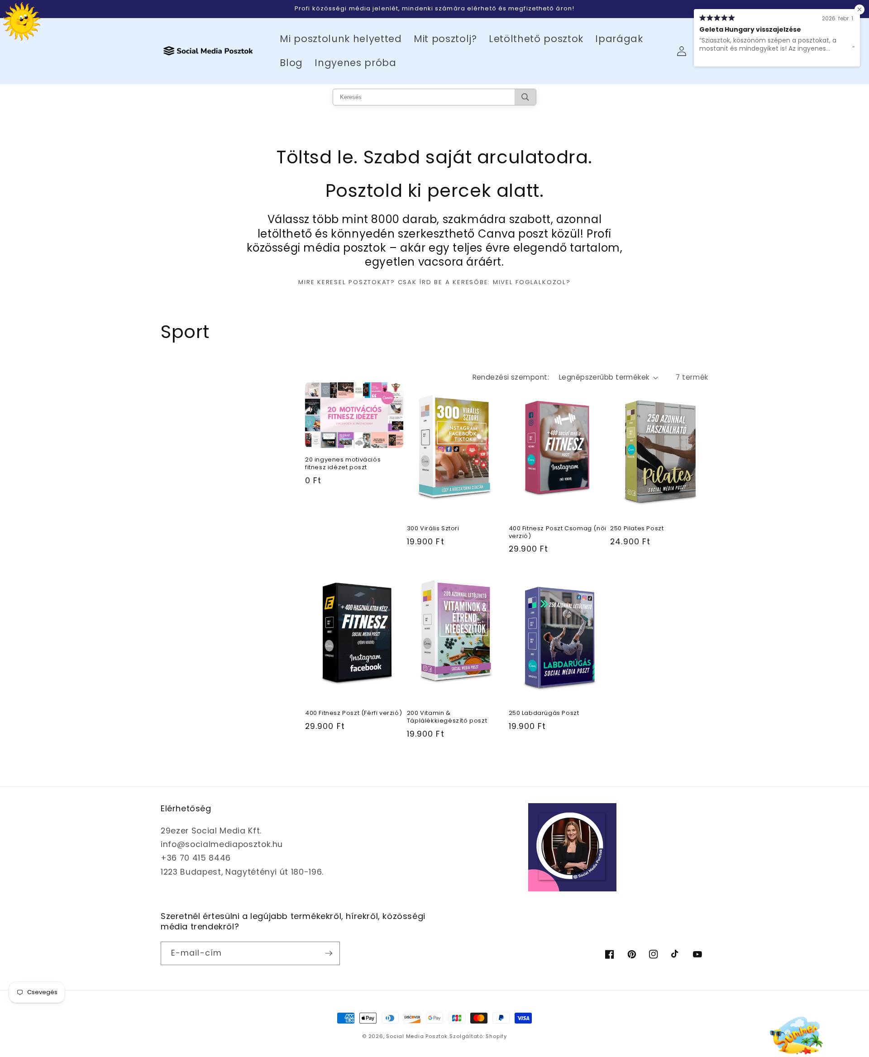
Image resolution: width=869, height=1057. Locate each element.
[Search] (525, 97)
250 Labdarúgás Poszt (544, 713)
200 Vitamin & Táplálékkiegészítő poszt (447, 717)
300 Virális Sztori (433, 529)
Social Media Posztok (416, 1036)
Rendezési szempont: (511, 377)
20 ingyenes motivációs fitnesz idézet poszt (343, 463)
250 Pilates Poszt (637, 529)
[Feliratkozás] (328, 953)
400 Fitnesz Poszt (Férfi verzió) (353, 713)
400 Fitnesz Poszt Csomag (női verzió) (557, 532)
